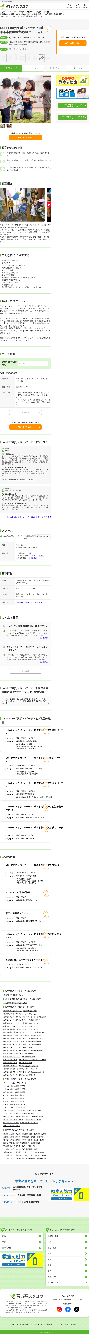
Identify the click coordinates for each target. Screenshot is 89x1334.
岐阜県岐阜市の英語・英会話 (13, 995)
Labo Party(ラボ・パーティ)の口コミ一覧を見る (28, 517)
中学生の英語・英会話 (34, 1110)
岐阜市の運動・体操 (30, 1011)
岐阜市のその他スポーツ (36, 1072)
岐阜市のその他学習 (10, 1075)
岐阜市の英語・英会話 (11, 1032)
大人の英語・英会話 (27, 1113)
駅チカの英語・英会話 (11, 1123)
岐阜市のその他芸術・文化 (28, 1075)
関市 (30, 1134)
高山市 (18, 1134)
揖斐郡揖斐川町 (31, 1149)
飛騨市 (24, 1140)
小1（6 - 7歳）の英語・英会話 (13, 1095)
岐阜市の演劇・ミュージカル (13, 1054)
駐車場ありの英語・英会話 (29, 1123)
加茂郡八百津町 (40, 1155)
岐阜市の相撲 (29, 1054)
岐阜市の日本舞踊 (9, 1069)
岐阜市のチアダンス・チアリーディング (17, 1044)
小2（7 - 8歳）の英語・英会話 (13, 1098)
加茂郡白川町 (7, 1158)
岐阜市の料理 (21, 1072)
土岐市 (33, 1137)
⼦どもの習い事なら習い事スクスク (45, 1332)
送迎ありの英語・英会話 (11, 1126)
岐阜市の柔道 (20, 1041)
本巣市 (30, 1140)
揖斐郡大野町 (7, 1152)
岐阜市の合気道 (24, 1050)
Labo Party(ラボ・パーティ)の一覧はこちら (73, 117)
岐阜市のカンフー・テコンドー (27, 1069)
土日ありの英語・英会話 (11, 1117)
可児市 (5, 1140)
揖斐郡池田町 (18, 1152)
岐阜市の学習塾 (8, 1035)
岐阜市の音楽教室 (9, 1029)
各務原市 (40, 1137)
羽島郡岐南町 (14, 1143)
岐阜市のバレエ (22, 1038)
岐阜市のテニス (8, 1017)
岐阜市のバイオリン (22, 1035)
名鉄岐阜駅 (33, 558)
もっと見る (25, 412)
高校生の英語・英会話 (11, 1113)
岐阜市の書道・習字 (37, 1050)
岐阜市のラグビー (22, 1020)
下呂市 (42, 1140)
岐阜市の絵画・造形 (28, 1057)
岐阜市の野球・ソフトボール (25, 1017)
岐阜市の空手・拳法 (36, 1038)
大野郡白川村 (41, 1158)
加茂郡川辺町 (18, 1155)
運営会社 (74, 1324)
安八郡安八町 (20, 1149)
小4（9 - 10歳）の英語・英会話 (14, 1104)
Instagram (19, 602)
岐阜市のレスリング (10, 1066)
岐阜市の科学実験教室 (33, 1041)
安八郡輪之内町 (8, 1149)
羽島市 (11, 1137)
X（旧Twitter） (38, 602)
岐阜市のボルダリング (38, 1035)
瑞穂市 (18, 1140)
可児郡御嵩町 (30, 1158)
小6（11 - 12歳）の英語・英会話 (14, 1110)
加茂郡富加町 (7, 1155)
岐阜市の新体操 (8, 1014)
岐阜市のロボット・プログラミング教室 (32, 1060)
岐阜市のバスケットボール (12, 1023)
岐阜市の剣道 (36, 1044)
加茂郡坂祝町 (39, 1152)
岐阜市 (5, 1134)
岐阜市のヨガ (39, 1032)
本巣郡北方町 (29, 1152)
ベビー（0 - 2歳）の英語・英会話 (14, 1083)
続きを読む (44, 638)
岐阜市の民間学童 (9, 1072)
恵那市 (18, 1137)
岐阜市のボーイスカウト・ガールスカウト (17, 1047)
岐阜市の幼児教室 (9, 1038)
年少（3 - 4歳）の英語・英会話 (14, 1086)
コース (33, 68)
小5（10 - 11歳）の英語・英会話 (14, 1107)
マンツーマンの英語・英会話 (13, 1120)
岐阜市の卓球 (41, 1017)
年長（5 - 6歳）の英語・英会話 (14, 1092)
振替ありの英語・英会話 (33, 1120)
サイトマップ (40, 1324)
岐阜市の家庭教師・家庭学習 (28, 1066)
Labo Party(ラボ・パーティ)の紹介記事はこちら (73, 105)
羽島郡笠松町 (24, 1143)
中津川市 (37, 1134)
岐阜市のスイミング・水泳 (12, 1011)
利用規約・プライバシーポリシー (58, 1324)
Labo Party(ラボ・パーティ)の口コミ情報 (21, 479)
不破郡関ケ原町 (19, 1146)
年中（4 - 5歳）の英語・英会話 (14, 1089)
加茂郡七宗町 (29, 1155)
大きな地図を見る (42, 536)
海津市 (5, 1143)
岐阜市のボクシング (10, 1060)
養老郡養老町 (35, 1143)
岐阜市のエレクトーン (30, 1023)
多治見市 (25, 1134)
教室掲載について (28, 1324)
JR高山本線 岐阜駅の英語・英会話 (15, 1003)
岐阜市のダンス (8, 1041)
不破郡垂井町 (7, 1146)
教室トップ (11, 68)
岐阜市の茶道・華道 (25, 1063)
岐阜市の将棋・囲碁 (10, 1063)
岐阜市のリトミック (27, 1032)
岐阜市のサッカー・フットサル (26, 1014)
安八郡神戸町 (30, 1146)
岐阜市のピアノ (34, 1020)
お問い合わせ (16, 1324)
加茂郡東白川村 (19, 1158)
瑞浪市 (5, 1137)
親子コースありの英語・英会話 (32, 1117)
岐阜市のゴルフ (8, 1020)
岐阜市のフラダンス (10, 1050)
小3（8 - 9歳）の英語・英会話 (13, 1101)
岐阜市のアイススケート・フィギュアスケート (19, 1026)
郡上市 (36, 1140)
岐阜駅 (29, 553)
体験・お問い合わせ (73, 43)
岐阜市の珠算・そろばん (11, 1057)
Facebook (28, 602)
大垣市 (11, 1134)
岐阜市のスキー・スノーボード (27, 1029)
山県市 (11, 1140)
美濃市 (43, 1134)
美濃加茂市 (25, 1137)
